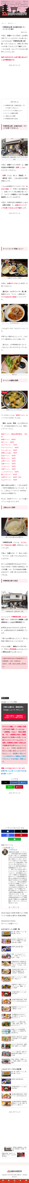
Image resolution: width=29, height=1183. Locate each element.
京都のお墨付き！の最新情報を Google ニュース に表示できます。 (14, 716)
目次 (12, 102)
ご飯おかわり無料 (10, 116)
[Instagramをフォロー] (7, 835)
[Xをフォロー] (21, 831)
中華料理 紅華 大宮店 (11, 118)
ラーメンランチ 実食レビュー (14, 110)
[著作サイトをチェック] (7, 831)
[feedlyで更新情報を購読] (14, 839)
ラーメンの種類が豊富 (11, 113)
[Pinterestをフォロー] (21, 835)
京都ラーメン (6, 698)
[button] (26, 593)
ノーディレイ (12, 849)
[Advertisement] (14, 81)
